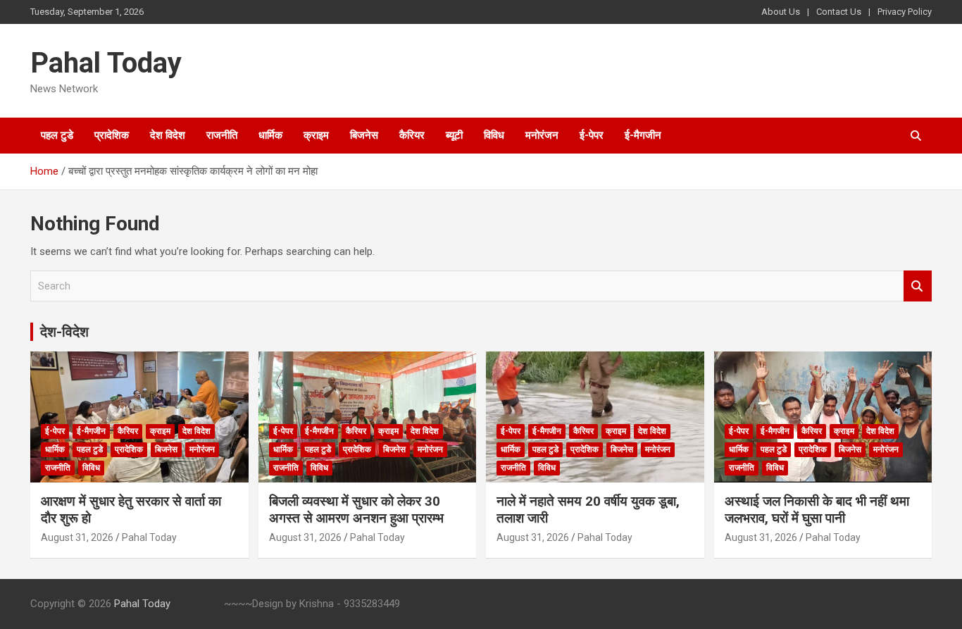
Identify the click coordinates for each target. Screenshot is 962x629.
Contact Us (838, 11)
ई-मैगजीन (643, 135)
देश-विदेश (64, 331)
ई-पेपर (592, 135)
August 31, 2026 (77, 537)
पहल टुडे (57, 135)
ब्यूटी (454, 135)
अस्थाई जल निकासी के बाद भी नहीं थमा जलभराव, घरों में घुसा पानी (817, 510)
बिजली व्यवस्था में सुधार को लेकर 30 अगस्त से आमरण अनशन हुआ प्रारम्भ (356, 510)
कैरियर (412, 135)
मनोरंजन (541, 135)
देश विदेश (167, 135)
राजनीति (221, 135)
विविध (494, 135)
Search (918, 286)
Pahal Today (106, 63)
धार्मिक (270, 135)
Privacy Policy (904, 11)
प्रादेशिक (111, 135)
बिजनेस (364, 135)
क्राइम (316, 135)
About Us (780, 11)
